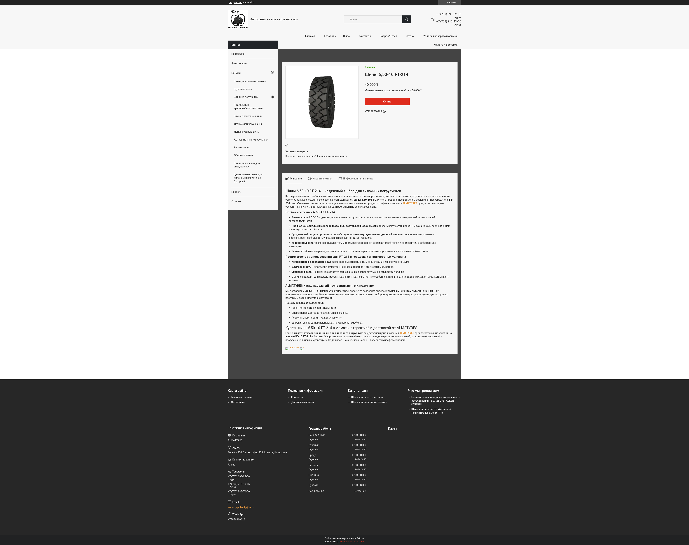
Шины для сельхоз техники (250, 81)
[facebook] (292, 347)
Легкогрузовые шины (246, 131)
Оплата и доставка (446, 44)
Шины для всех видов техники (369, 402)
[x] (302, 347)
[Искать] (406, 19)
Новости (236, 191)
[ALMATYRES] (238, 19)
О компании (238, 402)
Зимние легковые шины (248, 116)
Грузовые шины (243, 89)
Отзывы (236, 201)
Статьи (410, 36)
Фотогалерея (239, 63)
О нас (346, 36)
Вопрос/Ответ (388, 36)
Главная (310, 36)
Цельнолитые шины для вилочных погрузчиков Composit (248, 178)
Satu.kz (360, 538)
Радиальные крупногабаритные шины (249, 106)
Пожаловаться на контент (351, 541)
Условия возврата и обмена (440, 36)
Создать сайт (235, 2)
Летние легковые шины (248, 124)
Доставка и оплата (302, 402)
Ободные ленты (243, 155)
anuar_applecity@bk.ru (241, 507)
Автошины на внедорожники (251, 139)
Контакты (365, 36)
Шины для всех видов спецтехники (247, 165)
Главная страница (241, 397)
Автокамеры (241, 147)
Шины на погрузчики (246, 96)
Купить (387, 101)
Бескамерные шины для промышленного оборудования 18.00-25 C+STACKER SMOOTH (435, 401)
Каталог (329, 36)
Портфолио (238, 53)
